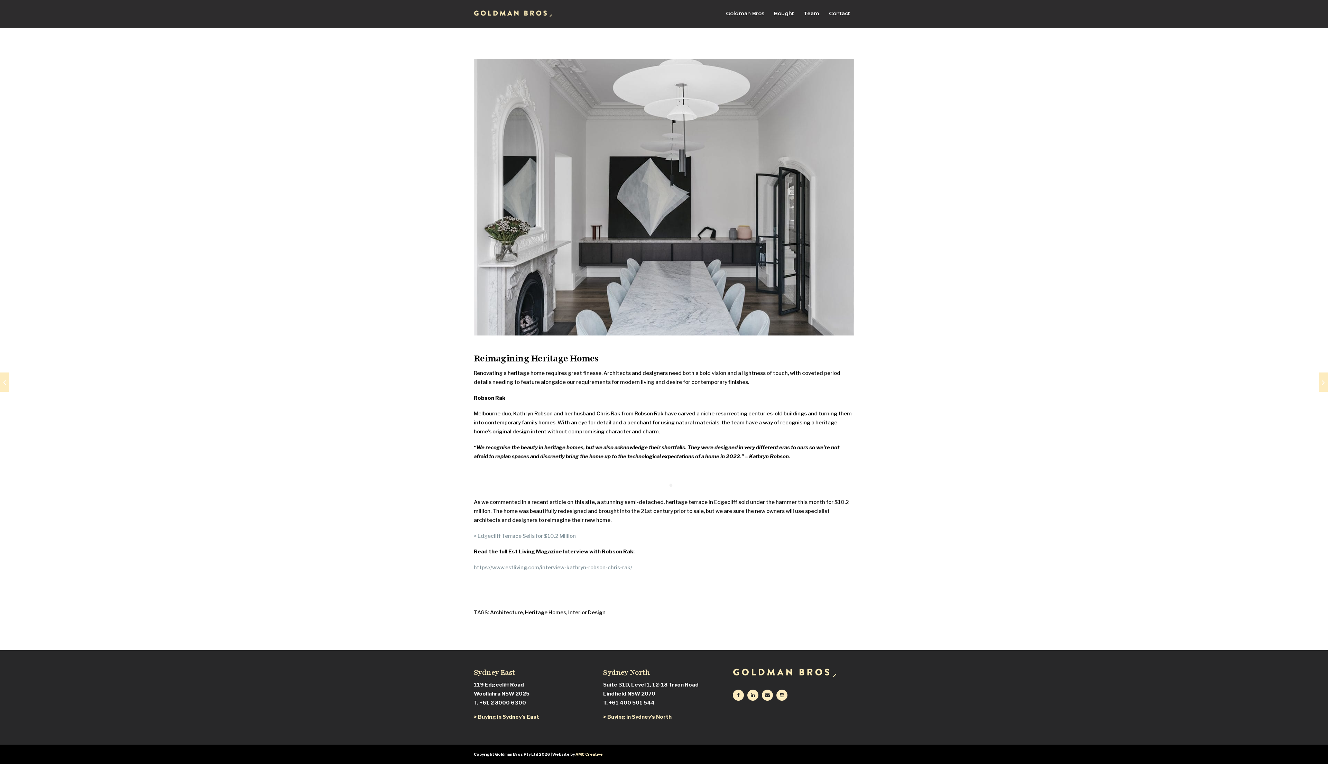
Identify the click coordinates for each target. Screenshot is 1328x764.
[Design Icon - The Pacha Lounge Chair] (4, 382)
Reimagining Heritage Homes (536, 358)
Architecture (506, 612)
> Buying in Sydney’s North (637, 717)
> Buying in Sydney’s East (506, 717)
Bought (784, 13)
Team (811, 13)
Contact (839, 13)
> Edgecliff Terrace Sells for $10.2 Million (525, 536)
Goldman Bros (745, 13)
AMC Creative (589, 754)
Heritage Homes (545, 612)
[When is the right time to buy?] (1323, 382)
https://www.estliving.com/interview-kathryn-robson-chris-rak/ (553, 567)
